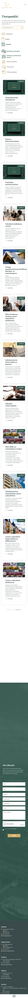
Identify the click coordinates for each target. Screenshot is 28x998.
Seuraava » (18, 609)
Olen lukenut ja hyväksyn (10, 829)
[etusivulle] (7, 5)
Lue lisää (9, 112)
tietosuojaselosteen (9, 830)
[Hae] (22, 27)
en (25, 4)
